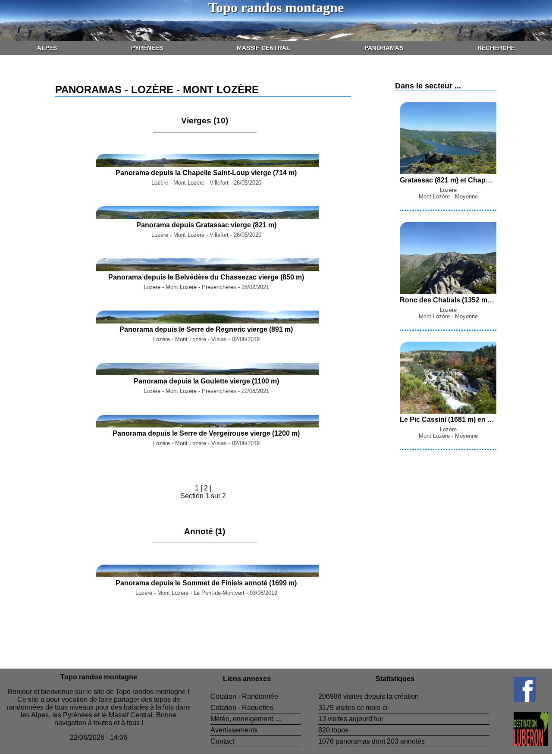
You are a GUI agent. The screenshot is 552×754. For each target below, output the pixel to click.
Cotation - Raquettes (241, 707)
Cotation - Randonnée (244, 696)
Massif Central (263, 47)
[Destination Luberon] (518, 744)
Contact (222, 741)
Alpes (47, 47)
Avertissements (233, 730)
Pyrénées (147, 47)
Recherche (496, 47)
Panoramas (383, 47)
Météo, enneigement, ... (246, 719)
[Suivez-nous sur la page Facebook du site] (512, 699)
